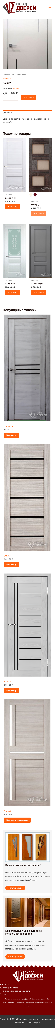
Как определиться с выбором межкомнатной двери (23, 932)
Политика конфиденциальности (15, 991)
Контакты (4, 984)
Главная (6, 74)
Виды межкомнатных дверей (23, 865)
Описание (7, 113)
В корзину (29, 97)
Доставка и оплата (9, 988)
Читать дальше (15, 888)
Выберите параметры (17, 820)
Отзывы (3, 994)
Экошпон (16, 74)
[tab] (27, 112)
